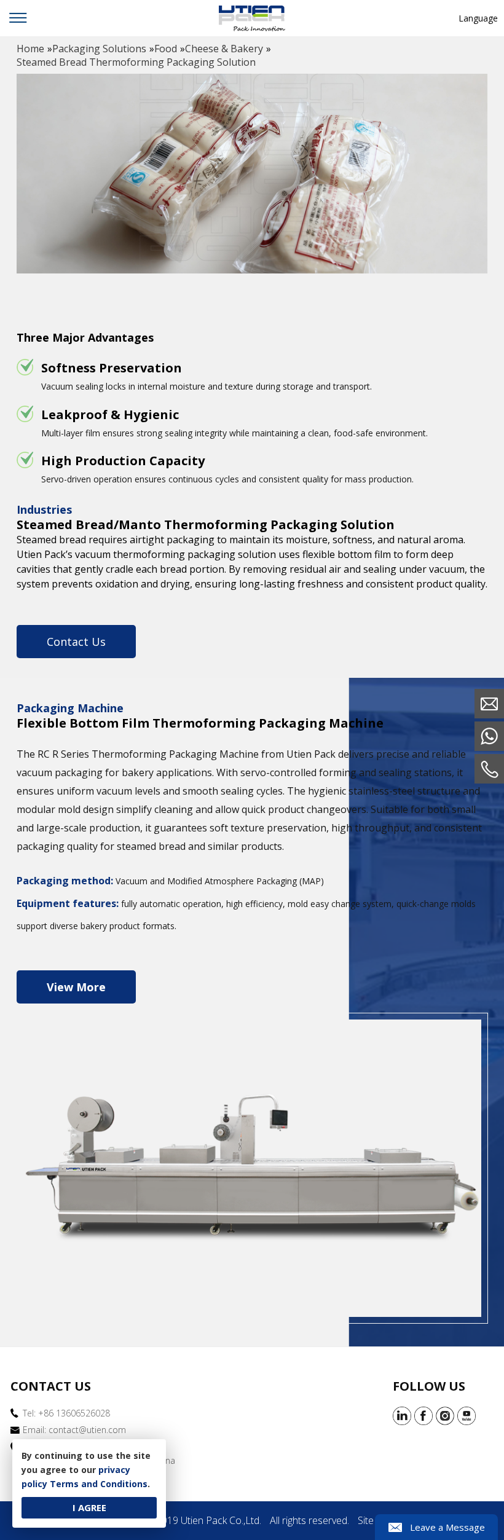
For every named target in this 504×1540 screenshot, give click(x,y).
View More (76, 987)
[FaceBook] (423, 1416)
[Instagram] (445, 1416)
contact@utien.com (87, 1430)
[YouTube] (466, 1416)
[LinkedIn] (402, 1416)
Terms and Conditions (99, 1484)
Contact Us (76, 641)
